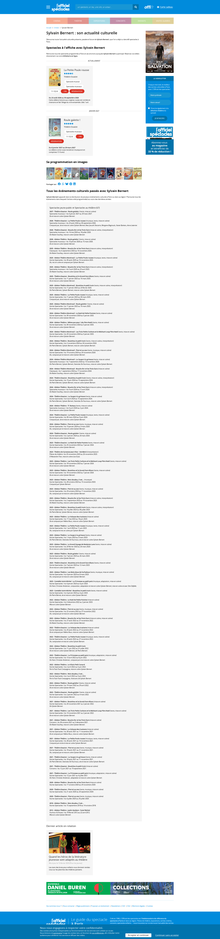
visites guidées (163, 21)
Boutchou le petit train (85, 285)
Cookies (150, 906)
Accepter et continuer (138, 935)
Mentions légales (138, 906)
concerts (120, 21)
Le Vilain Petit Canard (76, 664)
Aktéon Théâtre (60, 239)
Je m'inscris (159, 118)
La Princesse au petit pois (83, 581)
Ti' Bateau (72, 406)
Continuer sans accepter (167, 935)
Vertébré (82, 452)
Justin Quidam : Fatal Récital (79, 810)
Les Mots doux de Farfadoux (79, 572)
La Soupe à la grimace (84, 359)
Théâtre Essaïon (71, 76)
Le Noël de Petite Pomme (85, 313)
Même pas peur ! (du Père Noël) (80, 322)
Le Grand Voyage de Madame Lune (81, 544)
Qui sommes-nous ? (53, 906)
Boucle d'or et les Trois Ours (79, 230)
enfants (142, 21)
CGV (123, 906)
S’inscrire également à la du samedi (159, 110)
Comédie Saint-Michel (62, 581)
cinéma (56, 21)
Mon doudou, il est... (76, 479)
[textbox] (104, 7)
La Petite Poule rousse (76, 221)
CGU (128, 906)
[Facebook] (59, 184)
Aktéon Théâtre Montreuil (64, 258)
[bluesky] (67, 184)
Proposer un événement (100, 906)
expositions (99, 21)
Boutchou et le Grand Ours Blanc (81, 276)
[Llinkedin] (74, 184)
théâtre (78, 21)
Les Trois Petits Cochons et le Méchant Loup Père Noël (97, 332)
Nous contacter (69, 906)
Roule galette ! (73, 211)
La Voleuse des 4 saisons (77, 516)
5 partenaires (57, 933)
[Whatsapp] (63, 184)
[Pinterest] (70, 184)
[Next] (139, 173)
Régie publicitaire (83, 906)
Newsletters (115, 906)
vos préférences (98, 933)
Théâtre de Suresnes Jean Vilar (66, 452)
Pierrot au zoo (81, 350)
